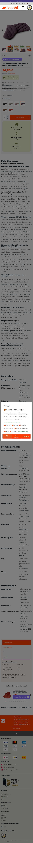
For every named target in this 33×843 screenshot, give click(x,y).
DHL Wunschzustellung (22, 428)
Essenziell (8, 425)
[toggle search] (25, 3)
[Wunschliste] (30, 3)
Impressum (18, 422)
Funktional (15, 431)
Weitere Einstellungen (23, 431)
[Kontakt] (14, 3)
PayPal (7, 431)
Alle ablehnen (26, 436)
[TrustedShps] (29, 7)
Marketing (23, 425)
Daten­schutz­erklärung (9, 422)
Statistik (16, 425)
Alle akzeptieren (7, 436)
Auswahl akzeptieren (16, 436)
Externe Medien (9, 428)
